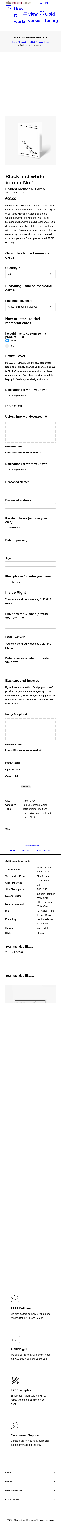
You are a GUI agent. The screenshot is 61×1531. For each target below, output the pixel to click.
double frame (29, 809)
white (25, 813)
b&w (37, 813)
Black (32, 817)
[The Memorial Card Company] (21, 2)
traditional (43, 809)
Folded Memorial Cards (39, 42)
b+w (31, 813)
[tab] (30, 846)
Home (14, 42)
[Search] (39, 3)
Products (23, 42)
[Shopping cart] (45, 3)
